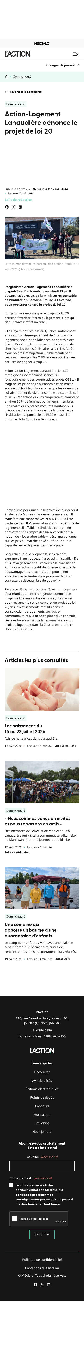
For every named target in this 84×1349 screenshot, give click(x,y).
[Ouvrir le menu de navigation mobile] (76, 54)
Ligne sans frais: (42, 1036)
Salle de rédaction (18, 199)
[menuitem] (62, 65)
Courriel (42, 1157)
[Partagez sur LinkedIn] (20, 207)
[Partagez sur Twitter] (13, 207)
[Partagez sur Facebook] (7, 207)
